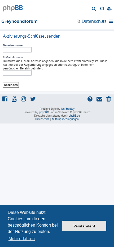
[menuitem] (94, 9)
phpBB (43, 112)
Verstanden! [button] (84, 226)
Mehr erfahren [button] (21, 238)
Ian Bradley (67, 108)
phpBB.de (74, 115)
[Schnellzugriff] (111, 21)
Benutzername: (13, 45)
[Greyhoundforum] (13, 6)
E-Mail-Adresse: (13, 57)
